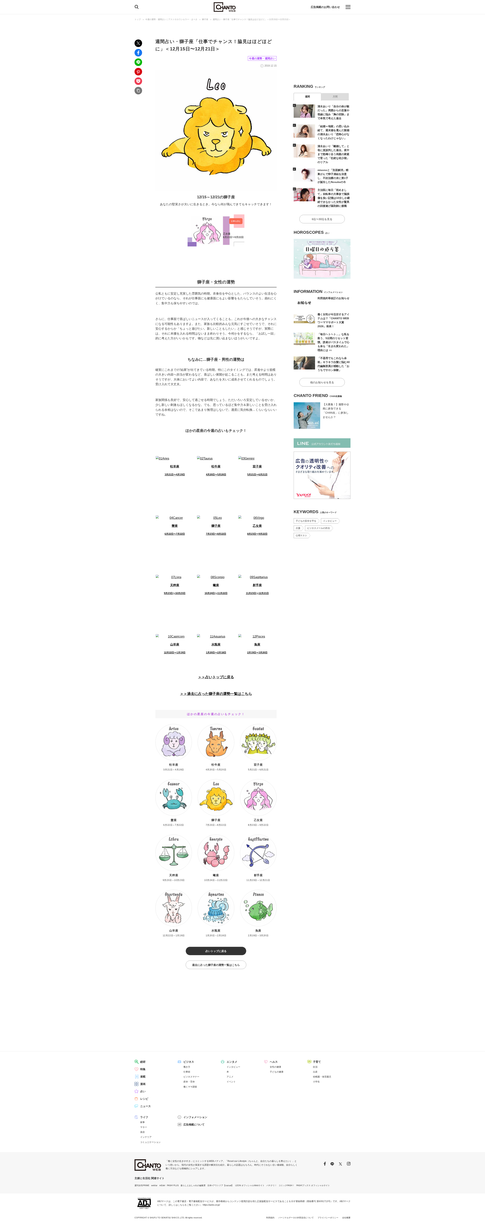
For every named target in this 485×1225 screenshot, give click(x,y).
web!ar (154, 1185)
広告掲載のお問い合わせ (325, 7)
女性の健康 (275, 1067)
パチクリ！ (271, 1185)
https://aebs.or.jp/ (211, 1205)
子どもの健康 (276, 1072)
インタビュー (330, 521)
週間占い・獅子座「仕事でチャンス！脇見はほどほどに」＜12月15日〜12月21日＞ (252, 19)
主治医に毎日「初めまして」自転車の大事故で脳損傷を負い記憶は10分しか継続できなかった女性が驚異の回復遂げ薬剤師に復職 (334, 197)
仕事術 (186, 1072)
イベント (231, 1081)
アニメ (230, 1076)
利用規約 (270, 1217)
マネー (143, 1127)
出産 (315, 1072)
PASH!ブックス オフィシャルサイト (313, 1185)
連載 (143, 1076)
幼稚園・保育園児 (322, 1076)
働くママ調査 (190, 1086)
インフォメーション (195, 1117)
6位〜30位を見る (322, 219)
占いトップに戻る (216, 951)
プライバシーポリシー (328, 1217)
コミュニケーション (150, 1142)
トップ (138, 19)
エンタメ (232, 1061)
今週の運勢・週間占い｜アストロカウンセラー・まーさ (171, 19)
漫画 (143, 1083)
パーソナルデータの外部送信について (296, 1217)
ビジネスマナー (191, 1076)
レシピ (144, 1098)
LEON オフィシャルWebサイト (249, 1185)
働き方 (186, 1067)
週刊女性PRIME (142, 1185)
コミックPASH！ (286, 1185)
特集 (143, 1069)
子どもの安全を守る (306, 521)
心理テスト (301, 535)
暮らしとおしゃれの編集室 (193, 1185)
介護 (298, 528)
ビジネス (188, 1061)
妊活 (315, 1067)
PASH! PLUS (173, 1185)
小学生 (316, 1081)
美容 (142, 1132)
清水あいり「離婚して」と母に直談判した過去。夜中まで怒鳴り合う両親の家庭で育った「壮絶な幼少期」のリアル (333, 154)
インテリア (146, 1137)
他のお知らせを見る (322, 382)
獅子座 (205, 19)
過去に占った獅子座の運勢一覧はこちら (216, 964)
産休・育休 (189, 1081)
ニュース (145, 1106)
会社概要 (346, 1217)
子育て (317, 1061)
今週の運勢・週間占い (262, 58)
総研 (143, 1061)
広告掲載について (194, 1124)
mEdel (162, 1185)
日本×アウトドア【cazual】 (220, 1185)
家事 (142, 1122)
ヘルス (274, 1061)
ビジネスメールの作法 (318, 528)
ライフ (144, 1117)
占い (143, 1091)
